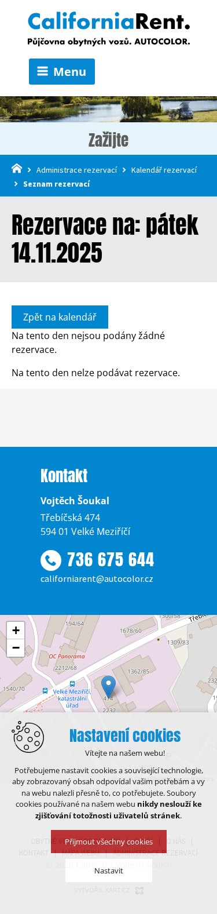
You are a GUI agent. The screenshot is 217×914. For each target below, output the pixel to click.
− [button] (16, 647)
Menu (69, 71)
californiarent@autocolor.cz (97, 578)
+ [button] (16, 630)
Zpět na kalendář (60, 317)
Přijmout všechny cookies (109, 841)
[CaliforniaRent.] (109, 30)
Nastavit (108, 870)
